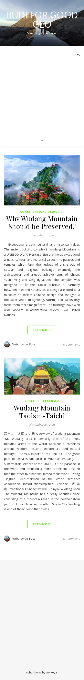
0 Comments (71, 344)
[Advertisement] (42, 90)
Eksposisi (56, 212)
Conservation (32, 212)
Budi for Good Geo (42, 19)
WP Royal (51, 672)
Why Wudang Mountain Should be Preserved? (42, 222)
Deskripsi (32, 401)
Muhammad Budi (23, 344)
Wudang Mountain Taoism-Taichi (42, 411)
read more (42, 330)
